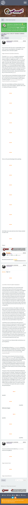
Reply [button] (7, 38)
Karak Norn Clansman (12, 41)
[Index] (2, 20)
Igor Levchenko (16, 347)
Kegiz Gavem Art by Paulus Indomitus (10, 53)
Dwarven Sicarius (5, 353)
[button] (2, 11)
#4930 (24, 265)
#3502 (24, 41)
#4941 (24, 442)
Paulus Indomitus (10, 56)
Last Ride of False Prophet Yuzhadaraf (10, 284)
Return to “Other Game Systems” (9, 486)
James (9, 253)
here (21, 379)
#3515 (24, 253)
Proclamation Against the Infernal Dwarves (11, 351)
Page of (24, 38)
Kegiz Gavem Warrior (7, 476)
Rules (14, 495)
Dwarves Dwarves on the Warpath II (9, 81)
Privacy (4, 495)
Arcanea (8, 65)
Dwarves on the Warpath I (15, 79)
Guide (18, 495)
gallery (14, 72)
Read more (12, 501)
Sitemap (24, 495)
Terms (9, 495)
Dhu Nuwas (10, 357)
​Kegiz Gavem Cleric (6, 463)
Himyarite (4, 357)
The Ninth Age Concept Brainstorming (12, 33)
